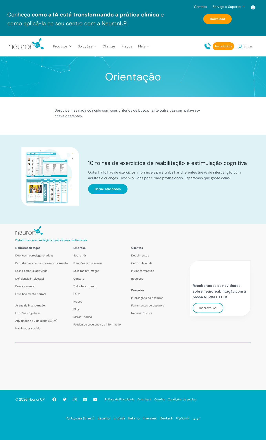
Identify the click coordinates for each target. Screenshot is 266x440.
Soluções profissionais (87, 263)
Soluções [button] (85, 46)
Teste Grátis (223, 46)
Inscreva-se (208, 308)
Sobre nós (80, 255)
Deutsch (166, 418)
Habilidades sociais (27, 328)
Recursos (137, 278)
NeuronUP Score (141, 313)
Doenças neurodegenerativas (34, 255)
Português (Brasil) (80, 418)
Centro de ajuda (141, 263)
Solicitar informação (86, 271)
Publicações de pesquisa (147, 298)
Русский (182, 418)
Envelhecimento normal (30, 294)
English (119, 418)
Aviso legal (144, 399)
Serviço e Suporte (227, 7)
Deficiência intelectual (29, 278)
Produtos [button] (60, 46)
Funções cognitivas (27, 313)
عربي (196, 418)
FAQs (76, 294)
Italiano (134, 418)
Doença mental (25, 286)
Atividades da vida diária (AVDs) (36, 321)
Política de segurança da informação (97, 324)
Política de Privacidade (119, 399)
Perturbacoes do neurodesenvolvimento (41, 263)
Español (104, 418)
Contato (200, 7)
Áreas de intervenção (30, 305)
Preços (126, 46)
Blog (76, 309)
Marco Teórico (82, 317)
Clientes (109, 46)
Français (150, 418)
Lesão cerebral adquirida (31, 271)
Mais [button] (141, 46)
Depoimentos (140, 255)
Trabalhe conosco (85, 286)
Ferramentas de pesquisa (147, 305)
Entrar (248, 46)
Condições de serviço (182, 399)
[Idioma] (253, 7)
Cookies (159, 399)
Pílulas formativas (142, 271)
